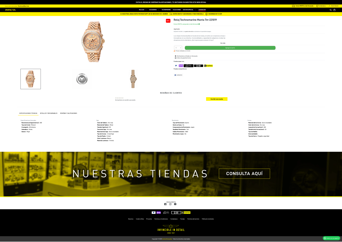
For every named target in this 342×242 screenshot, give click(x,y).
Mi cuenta (149, 219)
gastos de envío (189, 31)
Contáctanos (322, 6)
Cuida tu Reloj (140, 219)
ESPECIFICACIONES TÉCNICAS (28, 113)
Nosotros (130, 219)
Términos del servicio (193, 219)
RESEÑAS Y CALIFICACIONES (68, 113)
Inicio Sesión (334, 6)
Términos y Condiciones (161, 219)
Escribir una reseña (217, 99)
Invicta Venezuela (167, 239)
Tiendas (182, 219)
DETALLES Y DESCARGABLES (48, 113)
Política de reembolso (208, 219)
